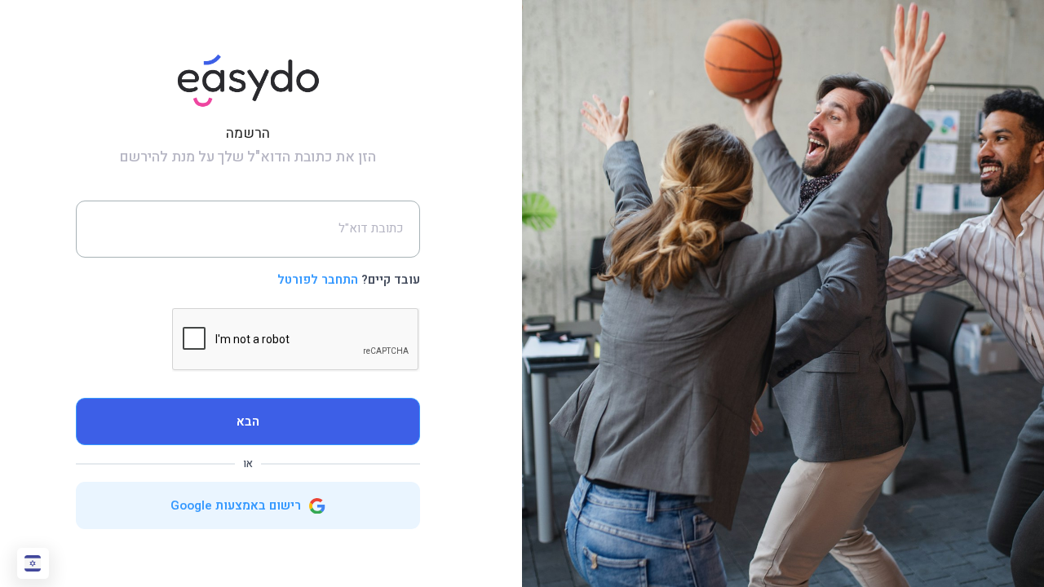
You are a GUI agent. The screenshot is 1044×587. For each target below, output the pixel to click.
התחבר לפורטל (317, 280)
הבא (248, 421)
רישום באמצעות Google (237, 505)
